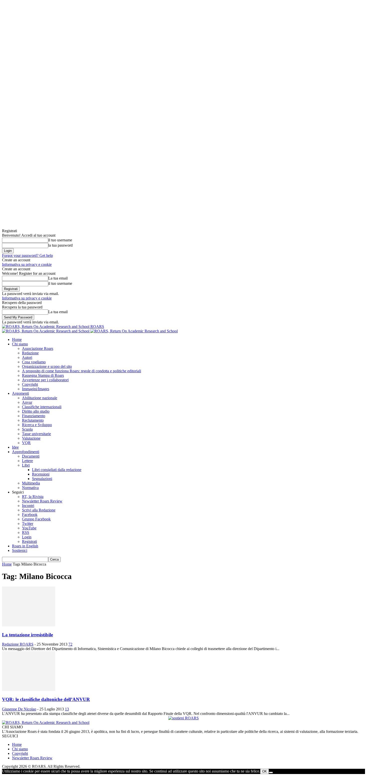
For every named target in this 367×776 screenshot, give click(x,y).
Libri (26, 465)
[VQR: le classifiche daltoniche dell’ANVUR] (28, 689)
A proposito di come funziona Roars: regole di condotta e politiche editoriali (81, 371)
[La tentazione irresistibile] (28, 625)
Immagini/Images (35, 389)
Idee (15, 447)
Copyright (30, 384)
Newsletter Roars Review (42, 501)
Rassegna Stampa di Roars (43, 375)
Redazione (30, 353)
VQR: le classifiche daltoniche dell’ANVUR (46, 699)
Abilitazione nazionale (39, 398)
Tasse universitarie (36, 434)
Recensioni (40, 474)
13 (67, 709)
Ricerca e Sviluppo (37, 425)
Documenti (30, 456)
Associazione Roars (37, 348)
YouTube (29, 528)
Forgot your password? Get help (27, 255)
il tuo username (60, 240)
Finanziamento (33, 416)
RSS (25, 532)
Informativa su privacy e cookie (27, 264)
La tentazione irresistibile (27, 634)
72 (70, 644)
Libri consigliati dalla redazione (56, 470)
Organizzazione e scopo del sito (47, 366)
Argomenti (20, 393)
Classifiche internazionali (41, 407)
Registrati (29, 541)
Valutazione (31, 438)
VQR (26, 443)
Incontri (28, 505)
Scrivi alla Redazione (38, 510)
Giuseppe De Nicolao (19, 709)
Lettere (27, 461)
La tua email (58, 278)
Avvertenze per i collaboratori (45, 380)
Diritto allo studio (35, 411)
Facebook (29, 514)
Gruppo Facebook (36, 519)
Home (17, 339)
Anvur (27, 402)
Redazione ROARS (17, 644)
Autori (27, 357)
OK (264, 771)
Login (26, 537)
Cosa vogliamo (34, 362)
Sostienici (19, 550)
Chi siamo (20, 344)
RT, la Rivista (32, 496)
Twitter (27, 523)
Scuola (27, 429)
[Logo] (46, 331)
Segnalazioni (42, 479)
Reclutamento (33, 420)
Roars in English (25, 546)
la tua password (60, 245)
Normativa (30, 487)
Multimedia (31, 483)
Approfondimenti (25, 452)
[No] (271, 772)
